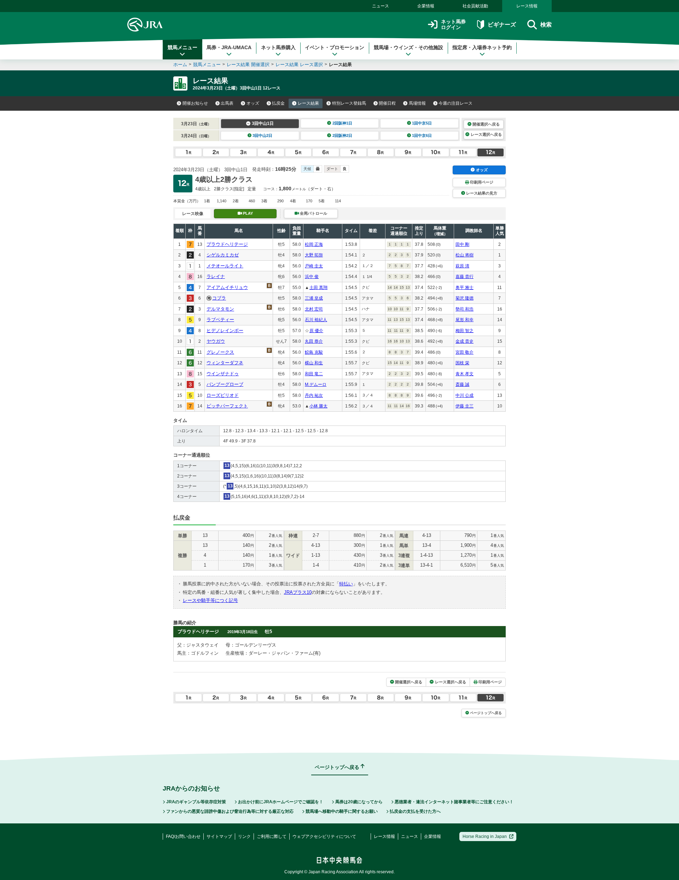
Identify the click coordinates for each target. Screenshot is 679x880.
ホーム (180, 64)
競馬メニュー (182, 47)
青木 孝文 (464, 373)
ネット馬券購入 (278, 47)
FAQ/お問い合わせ (183, 836)
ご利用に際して (271, 836)
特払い (346, 583)
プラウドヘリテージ (227, 244)
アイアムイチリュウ (227, 287)
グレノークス (220, 352)
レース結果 (308, 103)
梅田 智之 (464, 330)
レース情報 (527, 6)
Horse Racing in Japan (485, 836)
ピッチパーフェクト (227, 406)
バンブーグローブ (225, 384)
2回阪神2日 (342, 135)
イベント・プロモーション (334, 47)
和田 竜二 (314, 373)
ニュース (380, 6)
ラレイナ (216, 276)
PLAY (248, 213)
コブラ (219, 298)
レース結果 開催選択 (248, 64)
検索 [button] (546, 25)
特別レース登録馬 (349, 103)
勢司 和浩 (464, 309)
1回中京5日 (422, 123)
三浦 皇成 (314, 298)
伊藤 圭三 (464, 406)
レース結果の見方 (481, 193)
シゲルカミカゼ (223, 254)
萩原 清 (462, 266)
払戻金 (278, 103)
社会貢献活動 (475, 6)
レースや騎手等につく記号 (210, 600)
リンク (244, 836)
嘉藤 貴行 (464, 276)
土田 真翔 (318, 287)
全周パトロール (313, 213)
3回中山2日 (262, 135)
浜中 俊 (312, 276)
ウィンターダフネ (225, 362)
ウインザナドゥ (223, 373)
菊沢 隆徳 (464, 298)
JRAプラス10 (298, 592)
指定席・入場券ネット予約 (482, 47)
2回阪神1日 (342, 123)
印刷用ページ (481, 182)
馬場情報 (417, 103)
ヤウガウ (216, 341)
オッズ (252, 103)
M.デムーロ (315, 384)
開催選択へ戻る (486, 124)
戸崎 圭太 (314, 266)
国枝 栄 (462, 362)
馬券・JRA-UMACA (229, 47)
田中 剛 (462, 244)
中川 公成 (464, 395)
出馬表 (227, 103)
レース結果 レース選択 (299, 64)
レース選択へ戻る (486, 134)
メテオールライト (225, 265)
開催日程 (387, 103)
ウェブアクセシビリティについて (324, 836)
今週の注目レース (455, 103)
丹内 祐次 (314, 395)
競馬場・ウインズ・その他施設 (408, 47)
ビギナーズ (502, 25)
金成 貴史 (464, 341)
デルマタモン (220, 309)
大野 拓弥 (314, 255)
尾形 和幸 (464, 319)
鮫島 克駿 (314, 352)
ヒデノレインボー (225, 330)
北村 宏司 (314, 309)
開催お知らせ (195, 103)
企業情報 (425, 6)
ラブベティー (220, 319)
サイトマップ (219, 836)
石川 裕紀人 (316, 319)
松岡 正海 (314, 244)
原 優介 (316, 330)
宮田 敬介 (464, 352)
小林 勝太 (318, 406)
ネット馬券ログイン (453, 24)
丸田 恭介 (314, 341)
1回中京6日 (422, 135)
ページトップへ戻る (486, 713)
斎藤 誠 (462, 384)
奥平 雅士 (464, 287)
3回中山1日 (263, 123)
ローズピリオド (223, 395)
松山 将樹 (464, 255)
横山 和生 (314, 362)
